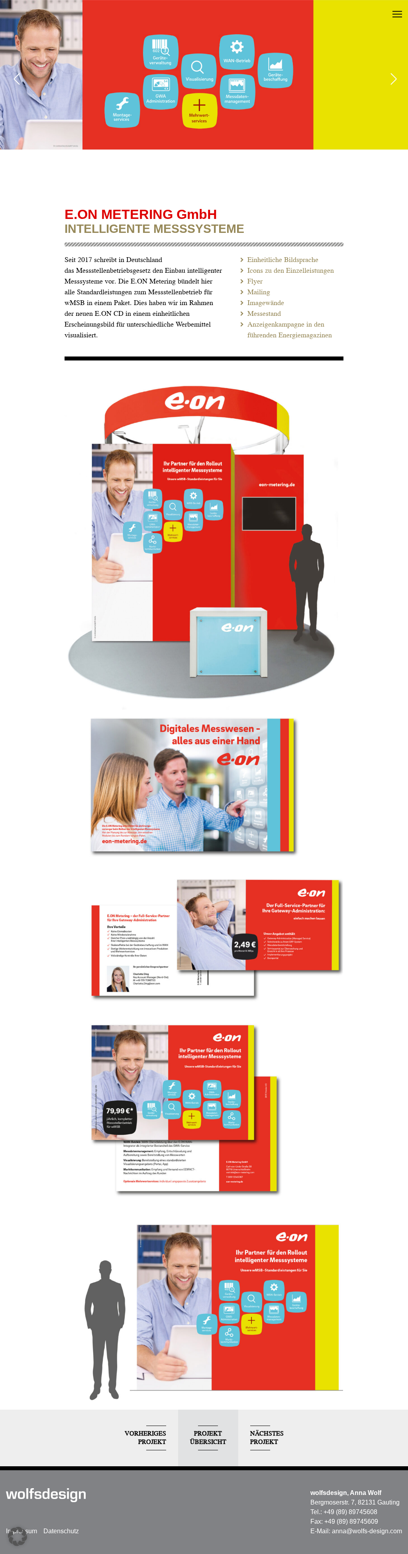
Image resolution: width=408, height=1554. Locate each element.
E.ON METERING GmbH (141, 214)
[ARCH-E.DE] (392, 80)
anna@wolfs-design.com (367, 1531)
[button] (17, 1536)
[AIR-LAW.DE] (16, 80)
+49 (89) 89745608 (350, 1512)
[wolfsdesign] (46, 1495)
